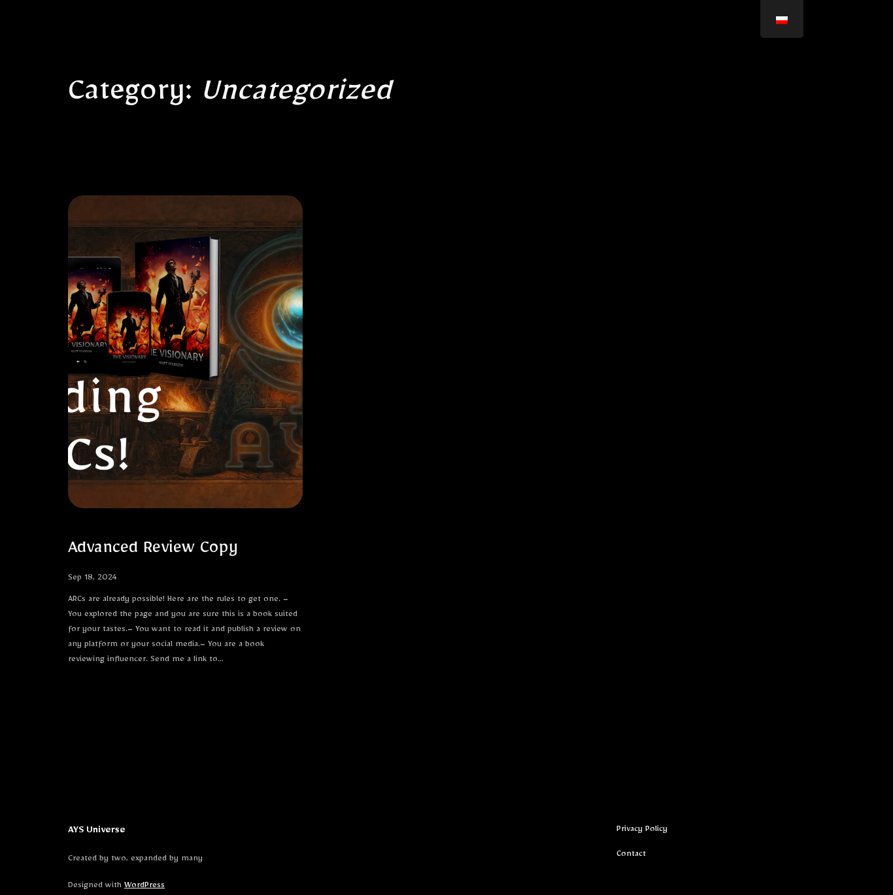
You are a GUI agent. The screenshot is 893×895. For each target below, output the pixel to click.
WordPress (144, 887)
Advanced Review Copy (153, 551)
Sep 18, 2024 (92, 579)
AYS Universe (97, 832)
